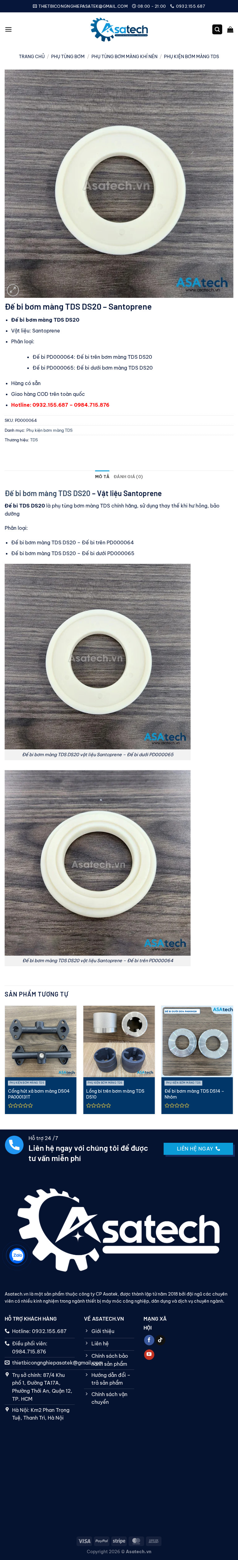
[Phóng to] (13, 290)
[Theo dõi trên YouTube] (149, 1354)
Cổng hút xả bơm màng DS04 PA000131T (39, 1094)
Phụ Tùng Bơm (68, 56)
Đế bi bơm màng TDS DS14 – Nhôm (194, 1094)
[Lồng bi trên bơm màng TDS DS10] (119, 1041)
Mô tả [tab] (102, 476)
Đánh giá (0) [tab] (128, 476)
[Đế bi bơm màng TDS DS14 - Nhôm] (197, 1041)
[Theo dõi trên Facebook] (149, 1340)
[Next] (232, 1062)
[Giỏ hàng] (230, 29)
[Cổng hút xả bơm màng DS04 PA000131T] (41, 1041)
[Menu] (8, 29)
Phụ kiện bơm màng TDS (191, 56)
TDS (34, 439)
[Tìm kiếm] (217, 29)
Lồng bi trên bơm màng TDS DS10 (115, 1094)
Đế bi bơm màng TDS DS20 (47, 493)
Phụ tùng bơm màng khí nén (124, 56)
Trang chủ (32, 56)
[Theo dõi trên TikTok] (160, 1340)
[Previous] (6, 1062)
